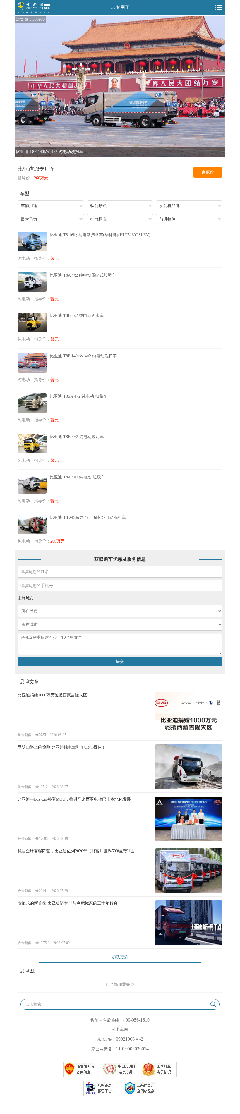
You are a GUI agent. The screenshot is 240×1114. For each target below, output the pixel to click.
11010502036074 (132, 1048)
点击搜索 (33, 1004)
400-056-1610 (136, 1019)
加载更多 (120, 957)
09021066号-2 (129, 1038)
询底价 (208, 172)
